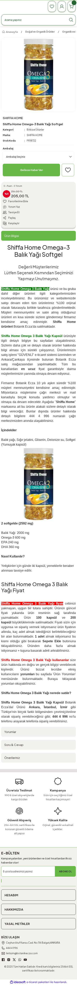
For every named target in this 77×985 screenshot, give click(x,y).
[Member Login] (62, 6)
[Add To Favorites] (68, 170)
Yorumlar (10, 732)
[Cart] (72, 6)
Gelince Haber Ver (31, 170)
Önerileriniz (12, 757)
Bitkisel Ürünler (35, 129)
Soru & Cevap (13, 745)
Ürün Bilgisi (11, 236)
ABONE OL (65, 871)
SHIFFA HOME (34, 135)
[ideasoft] (18, 982)
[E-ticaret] (38, 982)
